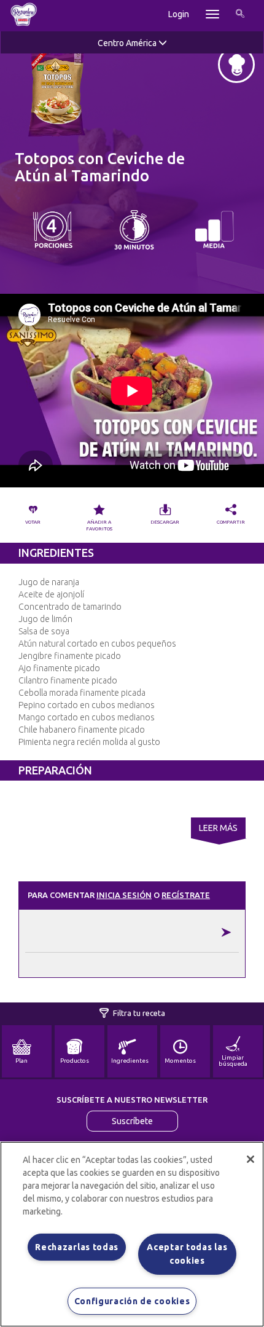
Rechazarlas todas (76, 1247)
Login (178, 14)
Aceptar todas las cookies (187, 1254)
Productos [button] (74, 1060)
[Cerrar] (250, 1159)
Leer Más (218, 828)
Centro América (128, 43)
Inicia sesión (124, 895)
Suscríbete (132, 1121)
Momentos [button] (180, 1060)
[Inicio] (23, 14)
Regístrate (185, 895)
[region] (132, 1234)
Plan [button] (21, 1060)
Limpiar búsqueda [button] (233, 1060)
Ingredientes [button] (130, 1060)
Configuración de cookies (132, 1301)
